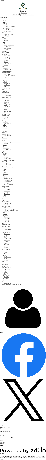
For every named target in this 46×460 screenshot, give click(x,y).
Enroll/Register (4, 176)
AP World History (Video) (7, 70)
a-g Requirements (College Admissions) (7, 72)
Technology (5, 124)
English (4, 78)
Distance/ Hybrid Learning (6, 67)
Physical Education (5, 80)
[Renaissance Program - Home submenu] (9, 249)
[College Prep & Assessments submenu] (9, 226)
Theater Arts (5, 219)
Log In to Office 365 (5, 127)
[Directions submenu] (5, 22)
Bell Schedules (4, 51)
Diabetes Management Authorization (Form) (9, 45)
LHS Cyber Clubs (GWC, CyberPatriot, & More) (9, 242)
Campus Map (5, 156)
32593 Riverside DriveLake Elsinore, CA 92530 (3, 442)
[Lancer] (9, 28)
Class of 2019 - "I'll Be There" (7, 162)
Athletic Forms (4, 190)
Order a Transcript (5, 138)
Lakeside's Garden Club (6, 239)
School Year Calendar (5, 122)
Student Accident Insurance (7, 59)
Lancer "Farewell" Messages (6, 28)
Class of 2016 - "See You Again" (7, 30)
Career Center (4, 41)
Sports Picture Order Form (7, 60)
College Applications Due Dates (7, 95)
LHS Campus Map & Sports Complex (7, 63)
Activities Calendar (6, 113)
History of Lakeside (5, 21)
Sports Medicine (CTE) (6, 143)
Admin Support (4, 173)
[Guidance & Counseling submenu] (8, 174)
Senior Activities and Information (6, 114)
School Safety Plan (5, 32)
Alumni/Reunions (6, 118)
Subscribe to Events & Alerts (6, 273)
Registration (4, 125)
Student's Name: (2, 435)
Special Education (5, 82)
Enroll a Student (4, 265)
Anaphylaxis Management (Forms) (8, 46)
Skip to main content (2, 0)
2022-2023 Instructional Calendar (7, 256)
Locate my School (5, 131)
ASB (3, 245)
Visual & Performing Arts (7, 84)
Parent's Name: (2, 436)
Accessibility (1, 459)
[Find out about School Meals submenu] (9, 134)
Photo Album (4, 253)
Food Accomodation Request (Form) (8, 179)
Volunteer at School (5, 136)
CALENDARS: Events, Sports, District (7, 48)
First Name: (1, 432)
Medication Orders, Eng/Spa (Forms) (8, 44)
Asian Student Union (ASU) (7, 100)
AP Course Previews (5, 68)
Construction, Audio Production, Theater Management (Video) (11, 210)
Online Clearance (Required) (7, 57)
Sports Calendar (4, 53)
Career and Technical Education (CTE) (7, 141)
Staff (3, 64)
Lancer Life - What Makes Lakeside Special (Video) (9, 26)
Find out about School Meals (6, 134)
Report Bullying (4, 137)
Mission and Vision (5, 153)
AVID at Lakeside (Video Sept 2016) (8, 73)
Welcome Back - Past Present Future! (8, 24)
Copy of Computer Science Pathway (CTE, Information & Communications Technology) (12, 150)
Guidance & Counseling (5, 40)
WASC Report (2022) (6, 35)
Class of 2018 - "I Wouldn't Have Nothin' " (9, 29)
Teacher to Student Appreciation (7, 159)
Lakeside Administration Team (6, 148)
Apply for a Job (4, 140)
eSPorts (5, 103)
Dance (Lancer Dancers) (7, 88)
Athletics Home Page (5, 54)
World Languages (5, 222)
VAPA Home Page (5, 145)
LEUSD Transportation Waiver (7, 58)
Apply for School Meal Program (7, 135)
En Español (1, 428)
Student (5, 61)
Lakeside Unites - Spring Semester (6, 98)
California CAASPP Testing (6, 225)
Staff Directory (4, 20)
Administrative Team (5, 38)
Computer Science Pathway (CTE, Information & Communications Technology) (12, 142)
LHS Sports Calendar (6, 49)
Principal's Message (5, 39)
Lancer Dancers (6, 107)
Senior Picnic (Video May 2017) (7, 74)
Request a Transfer (5, 132)
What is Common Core (5, 205)
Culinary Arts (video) (6, 77)
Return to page (1, 440)
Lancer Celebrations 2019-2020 (7, 116)
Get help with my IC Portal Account (7, 133)
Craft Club (5, 101)
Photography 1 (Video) (6, 86)
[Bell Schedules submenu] (6, 51)
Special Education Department (6, 144)
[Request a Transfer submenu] (7, 266)
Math (3, 213)
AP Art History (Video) (6, 202)
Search (1, 427)
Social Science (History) (5, 81)
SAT (4, 93)
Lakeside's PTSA (5, 128)
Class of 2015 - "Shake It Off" (7, 31)
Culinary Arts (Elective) (6, 102)
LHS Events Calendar (6, 182)
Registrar (4, 42)
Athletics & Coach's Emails (7, 55)
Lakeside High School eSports (7, 104)
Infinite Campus (4, 259)
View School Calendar (5, 130)
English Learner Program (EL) (7, 216)
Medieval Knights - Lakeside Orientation (7, 97)
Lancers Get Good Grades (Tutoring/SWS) (7, 71)
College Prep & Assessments (6, 92)
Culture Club (5, 236)
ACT (4, 94)
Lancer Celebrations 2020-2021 (7, 117)
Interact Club (5, 105)
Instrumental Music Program (7, 85)
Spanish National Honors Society (7, 111)
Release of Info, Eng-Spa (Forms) (7, 47)
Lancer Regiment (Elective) (7, 108)
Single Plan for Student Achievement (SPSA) (9, 34)
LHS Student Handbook (5, 23)
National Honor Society (6, 110)
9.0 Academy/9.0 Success (7, 83)
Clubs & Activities (5, 233)
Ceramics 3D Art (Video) (7, 87)
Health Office (4, 282)
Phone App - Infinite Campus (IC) (6, 52)
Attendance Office (5, 43)
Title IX (4, 170)
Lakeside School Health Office (7, 149)
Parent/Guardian (6, 62)
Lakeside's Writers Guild (7, 106)
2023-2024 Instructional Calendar (7, 123)
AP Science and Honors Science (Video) (8, 69)
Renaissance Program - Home (6, 115)
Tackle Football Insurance (7, 193)
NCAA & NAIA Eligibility (6, 196)
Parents (2, 425)
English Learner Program (5, 79)
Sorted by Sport (6, 65)
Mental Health (4, 121)
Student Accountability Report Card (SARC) (9, 33)
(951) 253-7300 (3, 443)
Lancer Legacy (6, 25)
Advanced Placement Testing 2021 (6, 90)
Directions (4, 22)
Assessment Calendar (5, 91)
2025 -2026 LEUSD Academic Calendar (8, 50)
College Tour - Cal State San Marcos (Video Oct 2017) (10, 75)
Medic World (5, 109)
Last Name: (1, 433)
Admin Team (4, 147)
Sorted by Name (6, 199)
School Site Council (5, 27)
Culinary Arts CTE (6, 276)
